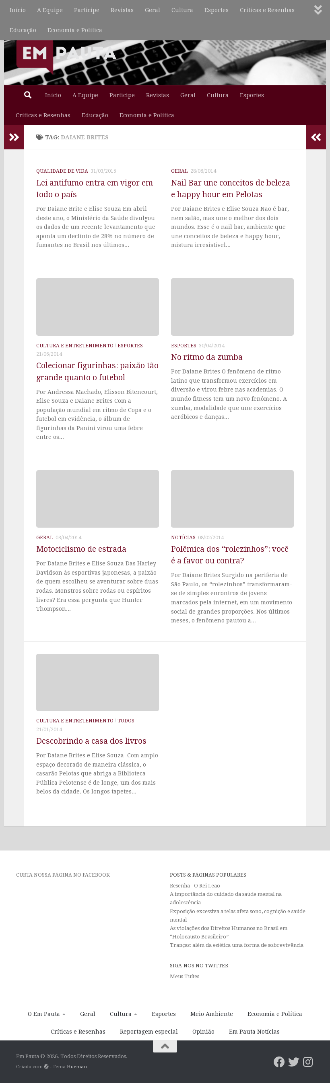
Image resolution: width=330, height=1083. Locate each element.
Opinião (203, 1031)
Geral (152, 10)
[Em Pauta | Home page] (66, 56)
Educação (23, 30)
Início (18, 10)
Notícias (183, 537)
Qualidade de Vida (62, 171)
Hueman (77, 1066)
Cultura (182, 10)
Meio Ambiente (211, 1014)
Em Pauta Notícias (254, 1031)
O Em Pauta (44, 1014)
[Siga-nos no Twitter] (293, 1062)
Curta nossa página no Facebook (63, 875)
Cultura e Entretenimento (74, 346)
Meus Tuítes (184, 976)
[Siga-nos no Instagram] (308, 1062)
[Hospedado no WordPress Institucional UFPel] (46, 1066)
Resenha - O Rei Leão (195, 886)
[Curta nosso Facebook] (279, 1062)
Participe (86, 10)
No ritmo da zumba (207, 357)
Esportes (216, 10)
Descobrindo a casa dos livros (91, 741)
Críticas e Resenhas (267, 10)
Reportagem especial (149, 1031)
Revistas (122, 10)
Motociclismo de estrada (81, 549)
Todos (126, 721)
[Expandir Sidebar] (14, 137)
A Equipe (50, 10)
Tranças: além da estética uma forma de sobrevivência (236, 945)
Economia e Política (74, 30)
